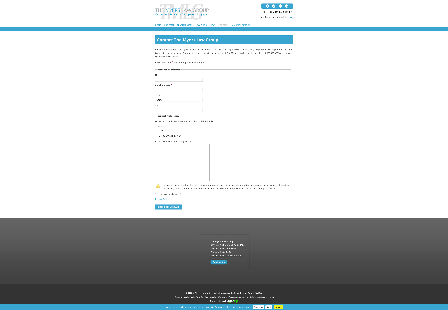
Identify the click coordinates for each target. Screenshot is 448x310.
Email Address (163, 85)
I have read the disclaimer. (169, 194)
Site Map (258, 293)
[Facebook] (267, 6)
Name (158, 75)
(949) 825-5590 (273, 17)
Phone (160, 130)
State (158, 95)
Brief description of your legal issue (173, 141)
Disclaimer (235, 293)
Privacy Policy (162, 199)
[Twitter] (273, 6)
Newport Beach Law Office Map (226, 255)
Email (160, 126)
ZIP (157, 105)
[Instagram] (280, 6)
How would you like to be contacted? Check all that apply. (184, 121)
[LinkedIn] (286, 6)
